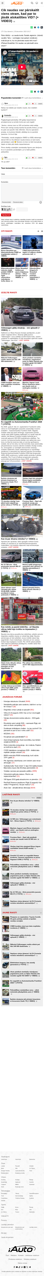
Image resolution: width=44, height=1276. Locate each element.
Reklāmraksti (4, 1173)
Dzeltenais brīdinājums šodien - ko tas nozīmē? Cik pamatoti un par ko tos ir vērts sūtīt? (23, 729)
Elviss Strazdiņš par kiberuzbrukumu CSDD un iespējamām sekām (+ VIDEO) (11, 253)
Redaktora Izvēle (20, 1173)
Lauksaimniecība (19, 1170)
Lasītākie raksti (11, 795)
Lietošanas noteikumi (32, 1255)
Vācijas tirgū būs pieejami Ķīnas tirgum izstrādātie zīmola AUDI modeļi (32, 480)
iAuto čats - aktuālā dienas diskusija (19, 788)
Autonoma (32, 1159)
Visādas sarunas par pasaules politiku (20, 771)
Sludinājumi (5, 1157)
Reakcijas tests (19, 1187)
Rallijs (2, 1207)
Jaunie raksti (9, 913)
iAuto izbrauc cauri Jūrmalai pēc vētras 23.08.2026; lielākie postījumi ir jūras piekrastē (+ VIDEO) (8, 591)
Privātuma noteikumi (15, 1259)
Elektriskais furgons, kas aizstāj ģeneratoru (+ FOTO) (22, 964)
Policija (31, 1179)
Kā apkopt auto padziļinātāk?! (16, 737)
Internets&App (19, 1196)
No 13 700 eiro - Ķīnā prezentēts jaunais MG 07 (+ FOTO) (11, 566)
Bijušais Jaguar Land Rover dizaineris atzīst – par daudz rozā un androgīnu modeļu (32, 385)
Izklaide (31, 1166)
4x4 (2, 1209)
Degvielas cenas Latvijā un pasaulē (19, 710)
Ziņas (3, 1163)
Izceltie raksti (9, 293)
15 (36, 539)
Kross (17, 1207)
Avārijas (17, 1179)
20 (23, 506)
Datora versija (22, 1263)
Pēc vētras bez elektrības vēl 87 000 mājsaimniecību (33, 664)
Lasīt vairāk (24, 340)
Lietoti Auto (4, 1159)
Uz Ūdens (32, 1168)
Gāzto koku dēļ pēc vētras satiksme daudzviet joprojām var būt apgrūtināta (11, 665)
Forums (4, 1220)
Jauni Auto (18, 1159)
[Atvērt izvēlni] (2, 3)
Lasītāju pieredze (7, 1224)
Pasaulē (17, 1166)
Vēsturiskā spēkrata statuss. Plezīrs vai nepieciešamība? (18, 775)
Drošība (3, 1179)
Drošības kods (6, 206)
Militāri (17, 1184)
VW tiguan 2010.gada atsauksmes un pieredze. (23, 779)
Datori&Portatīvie (34, 1193)
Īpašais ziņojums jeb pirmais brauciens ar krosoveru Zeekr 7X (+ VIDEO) (9, 481)
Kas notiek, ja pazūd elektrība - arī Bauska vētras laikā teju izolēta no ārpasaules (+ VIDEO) (20, 629)
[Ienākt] (41, 3)
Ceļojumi (3, 1184)
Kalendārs (32, 1212)
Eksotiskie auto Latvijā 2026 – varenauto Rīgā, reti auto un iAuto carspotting (22, 724)
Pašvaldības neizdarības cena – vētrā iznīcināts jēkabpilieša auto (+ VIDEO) (24, 866)
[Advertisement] (22, 1032)
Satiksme (17, 1182)
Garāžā (31, 1182)
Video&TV (5, 1216)
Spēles (31, 1196)
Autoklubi (31, 1184)
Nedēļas (39, 797)
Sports (3, 1205)
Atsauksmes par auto (7, 1227)
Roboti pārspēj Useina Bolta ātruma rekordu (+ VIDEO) (32, 589)
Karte (2, 1187)
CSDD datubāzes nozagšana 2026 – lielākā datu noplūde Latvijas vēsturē (21, 751)
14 (31, 365)
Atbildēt (40, 103)
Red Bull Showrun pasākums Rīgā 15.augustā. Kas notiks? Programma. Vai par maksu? (23, 784)
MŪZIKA (9, 734)
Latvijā (3, 1166)
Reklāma (13, 1255)
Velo (16, 1168)
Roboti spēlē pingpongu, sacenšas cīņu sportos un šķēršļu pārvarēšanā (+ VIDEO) (33, 567)
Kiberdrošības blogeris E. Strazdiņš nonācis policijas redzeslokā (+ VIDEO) (35, 273)
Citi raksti (6, 231)
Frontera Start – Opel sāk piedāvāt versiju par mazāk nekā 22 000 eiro (32, 503)
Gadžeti (31, 1198)
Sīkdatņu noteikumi (30, 1259)
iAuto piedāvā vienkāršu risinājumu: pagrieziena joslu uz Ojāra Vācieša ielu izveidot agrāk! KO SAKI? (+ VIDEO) (33, 361)
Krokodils (7, 115)
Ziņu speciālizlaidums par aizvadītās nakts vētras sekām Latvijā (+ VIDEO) (32, 687)
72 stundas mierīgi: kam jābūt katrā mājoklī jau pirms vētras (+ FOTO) (10, 503)
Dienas (33, 797)
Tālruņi (17, 1193)
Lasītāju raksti (33, 1227)
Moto (2, 1168)
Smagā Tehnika (5, 1170)
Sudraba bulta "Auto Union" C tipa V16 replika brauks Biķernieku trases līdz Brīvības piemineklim (23, 767)
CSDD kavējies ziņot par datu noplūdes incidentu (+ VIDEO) (10, 384)
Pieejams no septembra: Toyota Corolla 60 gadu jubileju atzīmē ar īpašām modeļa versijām (25, 919)
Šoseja (31, 1207)
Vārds (3, 174)
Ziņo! (7, 1255)
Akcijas (4, 1233)
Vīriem (3, 1177)
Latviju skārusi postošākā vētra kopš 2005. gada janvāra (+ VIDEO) (11, 687)
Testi (30, 1170)
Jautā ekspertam (7, 1237)
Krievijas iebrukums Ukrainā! (17, 701)
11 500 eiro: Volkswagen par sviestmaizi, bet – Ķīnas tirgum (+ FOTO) (25, 820)
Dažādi (3, 1200)
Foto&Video (4, 1198)
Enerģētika (4, 1193)
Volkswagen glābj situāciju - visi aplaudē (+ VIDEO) (22, 884)
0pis (5, 157)
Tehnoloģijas (5, 1191)
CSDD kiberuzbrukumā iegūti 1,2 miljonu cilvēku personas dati (32, 252)
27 (19, 505)
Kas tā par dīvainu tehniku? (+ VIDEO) (18, 539)
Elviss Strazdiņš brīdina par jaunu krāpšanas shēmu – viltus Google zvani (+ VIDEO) (21, 272)
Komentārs (4, 182)
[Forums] (32, 3)
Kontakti (21, 1255)
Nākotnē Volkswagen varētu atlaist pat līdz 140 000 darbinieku (10, 359)
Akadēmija (4, 1182)
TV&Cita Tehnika (19, 1198)
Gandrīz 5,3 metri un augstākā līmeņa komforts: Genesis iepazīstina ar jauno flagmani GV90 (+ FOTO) (25, 857)
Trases (17, 1212)
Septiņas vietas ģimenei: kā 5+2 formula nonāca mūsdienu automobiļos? (25, 902)
